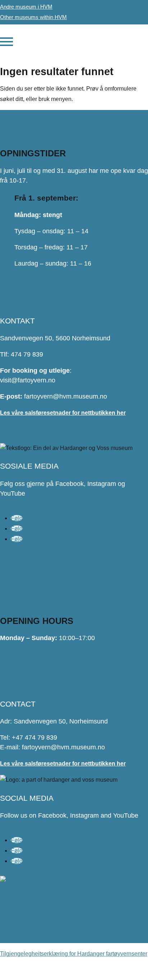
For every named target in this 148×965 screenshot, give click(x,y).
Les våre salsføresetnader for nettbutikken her (63, 413)
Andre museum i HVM (26, 7)
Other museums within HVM (33, 17)
